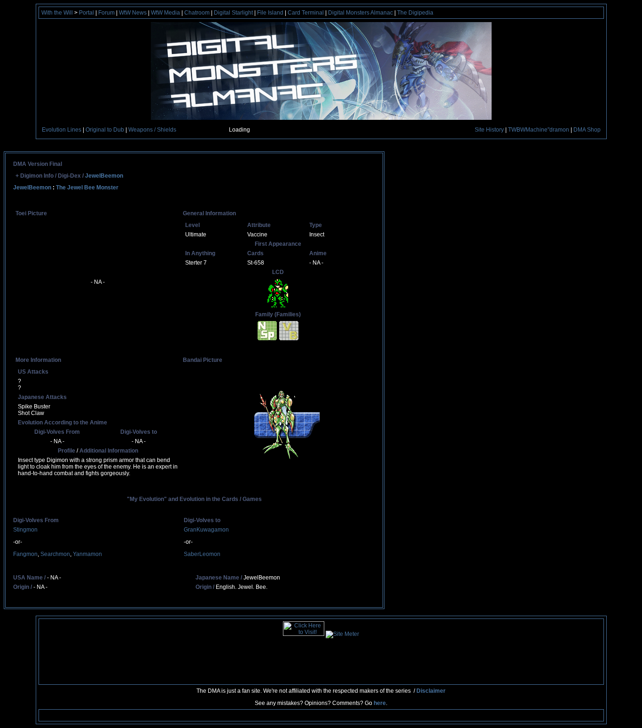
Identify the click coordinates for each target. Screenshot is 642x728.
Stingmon (25, 529)
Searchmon (55, 554)
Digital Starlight (233, 12)
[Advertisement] (322, 659)
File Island (270, 12)
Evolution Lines (61, 129)
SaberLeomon (202, 554)
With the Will (57, 12)
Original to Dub (105, 129)
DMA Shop (587, 129)
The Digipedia (415, 12)
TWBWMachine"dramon (538, 129)
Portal (86, 12)
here (380, 703)
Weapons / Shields (152, 129)
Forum (106, 12)
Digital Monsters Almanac (360, 12)
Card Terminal (306, 12)
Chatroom (197, 12)
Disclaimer (431, 691)
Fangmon (25, 554)
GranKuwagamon (206, 529)
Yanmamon (87, 554)
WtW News (133, 12)
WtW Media (165, 12)
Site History (489, 129)
